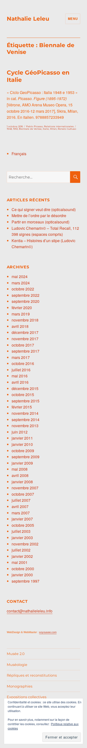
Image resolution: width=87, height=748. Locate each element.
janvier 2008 (22, 481)
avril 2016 (20, 382)
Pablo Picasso (34, 126)
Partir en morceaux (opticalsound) (40, 222)
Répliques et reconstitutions (32, 675)
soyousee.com (48, 632)
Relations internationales (59, 126)
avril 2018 (20, 326)
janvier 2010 (22, 444)
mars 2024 (21, 283)
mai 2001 (20, 562)
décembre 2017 (25, 332)
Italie (46, 129)
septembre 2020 (25, 301)
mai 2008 (20, 469)
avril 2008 (20, 475)
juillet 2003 (21, 531)
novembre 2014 (25, 413)
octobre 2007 (23, 494)
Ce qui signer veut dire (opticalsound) (44, 209)
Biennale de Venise (30, 129)
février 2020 (22, 307)
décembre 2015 (25, 388)
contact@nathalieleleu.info (29, 611)
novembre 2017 (25, 338)
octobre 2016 (23, 363)
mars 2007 (21, 513)
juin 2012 (20, 432)
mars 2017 (21, 357)
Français (19, 153)
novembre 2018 (25, 320)
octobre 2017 (23, 345)
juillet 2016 (21, 370)
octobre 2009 (23, 450)
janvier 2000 (22, 575)
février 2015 (22, 407)
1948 (9, 129)
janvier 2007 (22, 519)
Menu (73, 18)
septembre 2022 (25, 295)
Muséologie (17, 665)
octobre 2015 (23, 394)
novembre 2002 (25, 544)
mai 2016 (20, 376)
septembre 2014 (25, 419)
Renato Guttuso (67, 129)
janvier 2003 (22, 537)
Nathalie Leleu (28, 18)
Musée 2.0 (16, 654)
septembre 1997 (25, 581)
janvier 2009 (22, 463)
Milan (53, 129)
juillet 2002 (21, 550)
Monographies (19, 686)
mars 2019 (21, 314)
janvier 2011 (22, 438)
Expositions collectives (26, 697)
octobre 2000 (23, 568)
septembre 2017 (25, 351)
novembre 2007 (25, 488)
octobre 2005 (23, 525)
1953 (15, 129)
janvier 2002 (22, 556)
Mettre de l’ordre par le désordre (39, 215)
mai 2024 (20, 276)
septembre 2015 (25, 401)
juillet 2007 (21, 500)
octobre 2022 (23, 289)
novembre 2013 (25, 425)
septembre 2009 (25, 456)
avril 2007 (20, 506)
